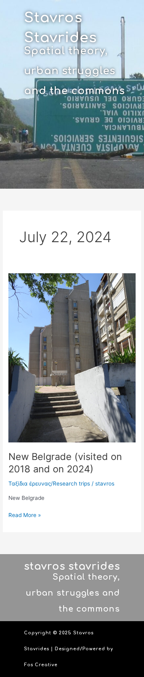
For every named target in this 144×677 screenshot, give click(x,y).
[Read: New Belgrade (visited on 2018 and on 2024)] (72, 357)
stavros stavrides (72, 566)
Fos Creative (41, 664)
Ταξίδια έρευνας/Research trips (49, 483)
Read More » (24, 514)
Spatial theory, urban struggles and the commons (74, 71)
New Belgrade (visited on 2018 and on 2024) (65, 463)
